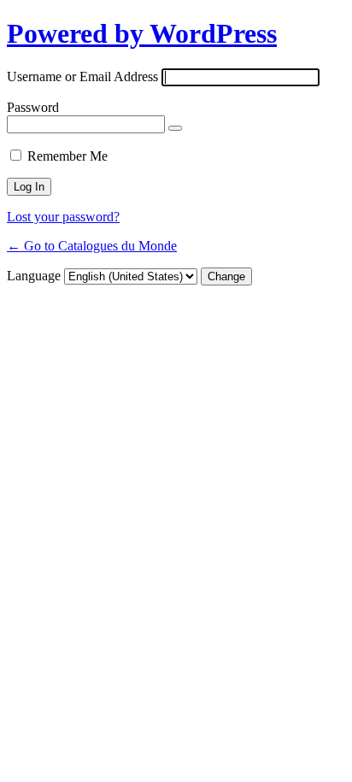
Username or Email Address (82, 76)
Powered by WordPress (142, 33)
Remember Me (67, 156)
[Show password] (175, 128)
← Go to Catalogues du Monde (92, 245)
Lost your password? (63, 216)
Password (33, 107)
